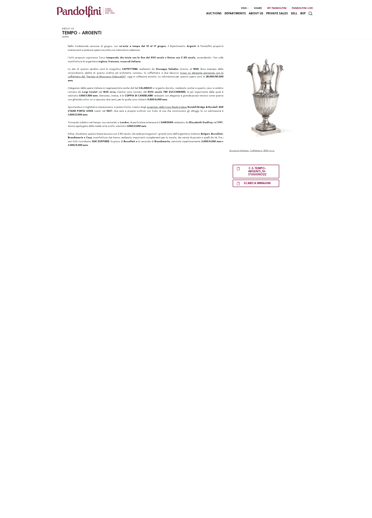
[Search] (310, 13)
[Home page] (85, 11)
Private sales (277, 13)
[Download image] (266, 95)
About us (256, 13)
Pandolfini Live (302, 8)
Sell (294, 13)
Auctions (214, 13)
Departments (235, 13)
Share (258, 8)
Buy (303, 13)
